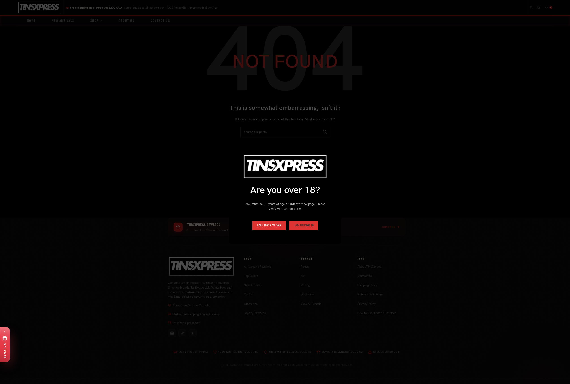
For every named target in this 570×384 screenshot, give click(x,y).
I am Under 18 (303, 225)
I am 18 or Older (269, 225)
